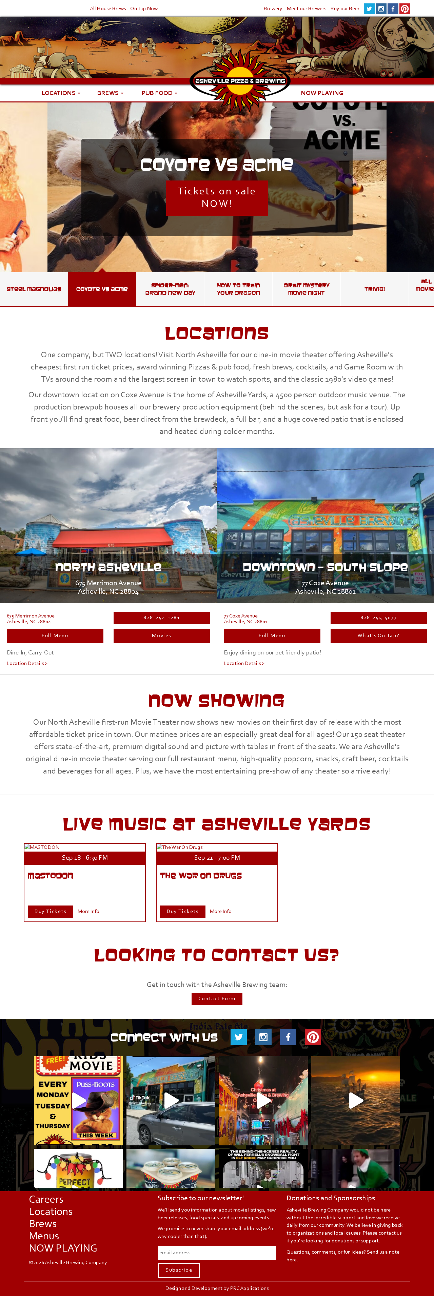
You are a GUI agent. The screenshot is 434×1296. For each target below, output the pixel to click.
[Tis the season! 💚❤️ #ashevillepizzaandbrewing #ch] (263, 1100)
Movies (161, 636)
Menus (44, 1236)
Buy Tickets (50, 911)
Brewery (273, 9)
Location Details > (27, 663)
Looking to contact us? (217, 955)
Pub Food (158, 93)
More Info (88, 911)
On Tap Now (144, 9)
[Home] (240, 89)
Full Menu (55, 636)
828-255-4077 (378, 618)
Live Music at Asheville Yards (217, 824)
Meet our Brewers (306, 9)
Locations (59, 93)
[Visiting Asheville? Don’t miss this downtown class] (171, 1100)
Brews (108, 93)
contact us (389, 1233)
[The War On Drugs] (179, 848)
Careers (46, 1200)
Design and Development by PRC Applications (217, 1288)
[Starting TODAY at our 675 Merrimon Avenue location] (355, 1100)
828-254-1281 (161, 618)
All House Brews (108, 9)
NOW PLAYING (322, 93)
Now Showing (217, 700)
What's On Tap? (379, 636)
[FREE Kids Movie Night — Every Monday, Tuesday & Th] (78, 1100)
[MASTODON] (41, 848)
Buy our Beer (345, 9)
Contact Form (217, 999)
